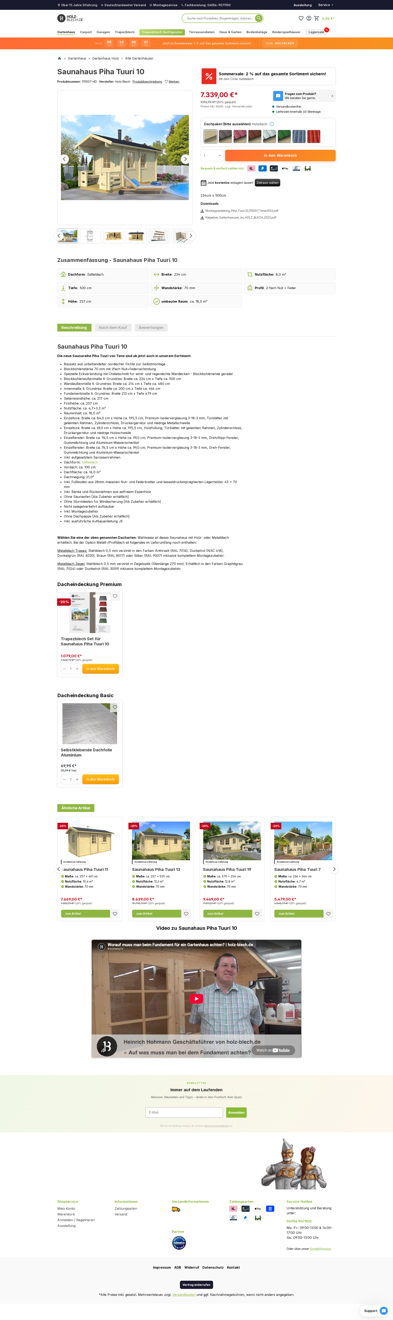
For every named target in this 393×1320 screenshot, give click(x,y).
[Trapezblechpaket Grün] (284, 136)
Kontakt (233, 1267)
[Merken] (115, 596)
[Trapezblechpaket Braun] (254, 136)
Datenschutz (213, 1267)
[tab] (74, 327)
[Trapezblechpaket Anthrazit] (225, 136)
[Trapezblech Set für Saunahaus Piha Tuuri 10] (90, 612)
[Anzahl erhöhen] (77, 669)
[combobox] (220, 18)
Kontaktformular (320, 1248)
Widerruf (191, 1267)
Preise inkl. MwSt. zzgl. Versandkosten (226, 106)
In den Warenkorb (280, 155)
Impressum (162, 1267)
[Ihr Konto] (309, 18)
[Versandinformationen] (176, 1209)
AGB (177, 1267)
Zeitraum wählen (267, 182)
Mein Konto (66, 1208)
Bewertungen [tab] (151, 327)
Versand (121, 1214)
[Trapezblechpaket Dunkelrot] (240, 136)
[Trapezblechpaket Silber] (269, 136)
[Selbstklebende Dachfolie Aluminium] (90, 723)
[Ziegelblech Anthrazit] (299, 136)
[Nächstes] (186, 159)
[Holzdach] (210, 136)
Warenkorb (66, 1214)
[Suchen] (258, 18)
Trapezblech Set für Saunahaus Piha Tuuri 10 (85, 641)
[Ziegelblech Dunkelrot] (313, 136)
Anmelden (236, 1112)
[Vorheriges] (64, 159)
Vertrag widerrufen (196, 1284)
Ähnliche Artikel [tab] (75, 808)
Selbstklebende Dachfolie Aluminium (86, 752)
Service (324, 5)
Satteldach (89, 462)
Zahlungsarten (126, 1208)
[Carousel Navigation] (196, 869)
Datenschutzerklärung (216, 1125)
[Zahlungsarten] (233, 1208)
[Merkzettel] (301, 18)
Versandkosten (183, 1295)
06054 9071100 (299, 1221)
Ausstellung (303, 5)
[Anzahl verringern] (64, 669)
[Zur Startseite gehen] (70, 18)
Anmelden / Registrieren (76, 1220)
